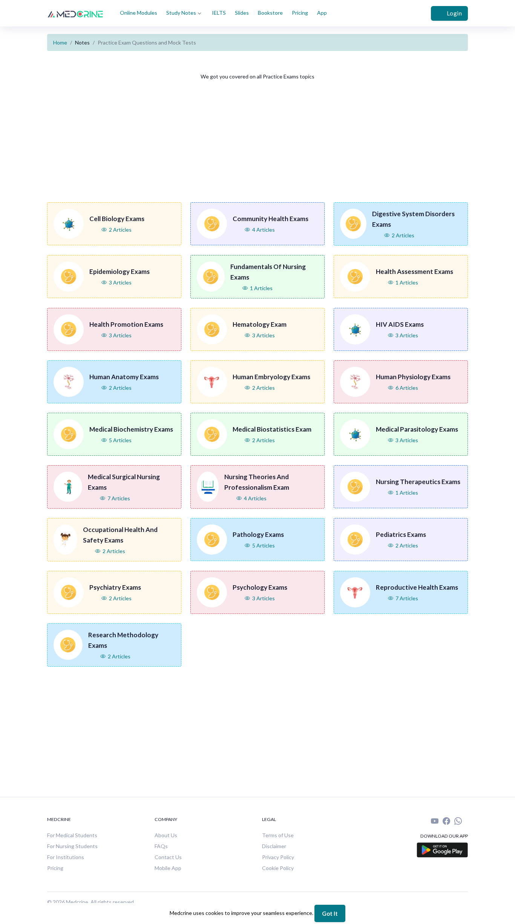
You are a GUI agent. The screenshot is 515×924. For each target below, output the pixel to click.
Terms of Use (278, 835)
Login (454, 13)
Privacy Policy (278, 857)
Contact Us (168, 857)
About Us (166, 835)
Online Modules (138, 12)
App (322, 12)
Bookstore (270, 12)
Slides (242, 12)
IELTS (219, 12)
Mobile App (168, 868)
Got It (330, 913)
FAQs (161, 846)
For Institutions (65, 857)
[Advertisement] (273, 145)
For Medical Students (72, 835)
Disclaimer (274, 846)
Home (60, 42)
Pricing (300, 12)
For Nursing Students (72, 846)
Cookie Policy (278, 868)
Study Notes (181, 12)
